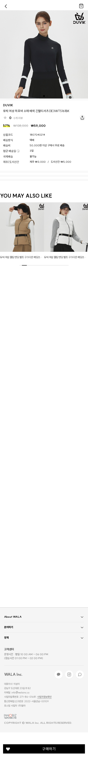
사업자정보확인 (44, 696)
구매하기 (49, 749)
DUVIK (8, 105)
